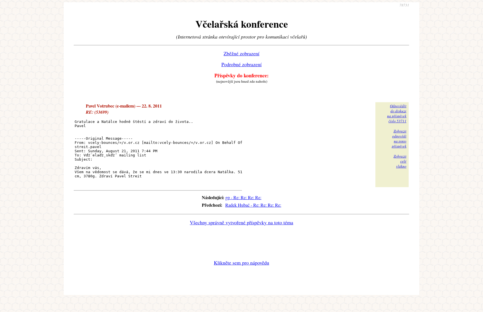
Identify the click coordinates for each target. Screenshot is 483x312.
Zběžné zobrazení (241, 53)
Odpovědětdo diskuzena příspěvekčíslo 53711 (396, 113)
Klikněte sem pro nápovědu (241, 262)
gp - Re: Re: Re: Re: (243, 197)
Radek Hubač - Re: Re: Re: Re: (253, 205)
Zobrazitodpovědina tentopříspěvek (399, 138)
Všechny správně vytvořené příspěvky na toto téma (241, 222)
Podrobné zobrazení (241, 64)
